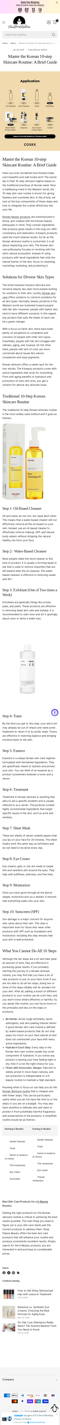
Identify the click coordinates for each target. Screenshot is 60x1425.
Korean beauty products (16, 216)
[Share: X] (9, 1273)
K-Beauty (42, 1201)
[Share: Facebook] (4, 1273)
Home (5, 43)
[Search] (54, 34)
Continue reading (11, 1280)
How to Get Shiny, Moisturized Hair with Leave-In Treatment (35, 1292)
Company (8, 1379)
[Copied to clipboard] (18, 1273)
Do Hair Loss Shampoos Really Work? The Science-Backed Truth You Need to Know (37, 1326)
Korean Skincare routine (16, 1091)
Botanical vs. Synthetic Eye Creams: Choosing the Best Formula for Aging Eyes (33, 1310)
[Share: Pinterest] (14, 1273)
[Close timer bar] (57, 2)
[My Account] (49, 22)
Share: (5, 1268)
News (13, 43)
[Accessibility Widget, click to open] (54, 712)
